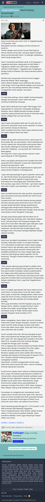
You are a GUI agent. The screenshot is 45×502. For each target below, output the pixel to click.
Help (25, 496)
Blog (31, 489)
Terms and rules (7, 496)
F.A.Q (14, 489)
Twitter (26, 489)
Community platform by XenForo (19, 500)
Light (5, 493)
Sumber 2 (12, 422)
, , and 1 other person (19, 427)
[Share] (43, 20)
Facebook (20, 489)
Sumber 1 (4, 422)
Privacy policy (17, 496)
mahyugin (6, 16)
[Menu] (3, 2)
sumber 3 (20, 422)
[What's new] (42, 2)
